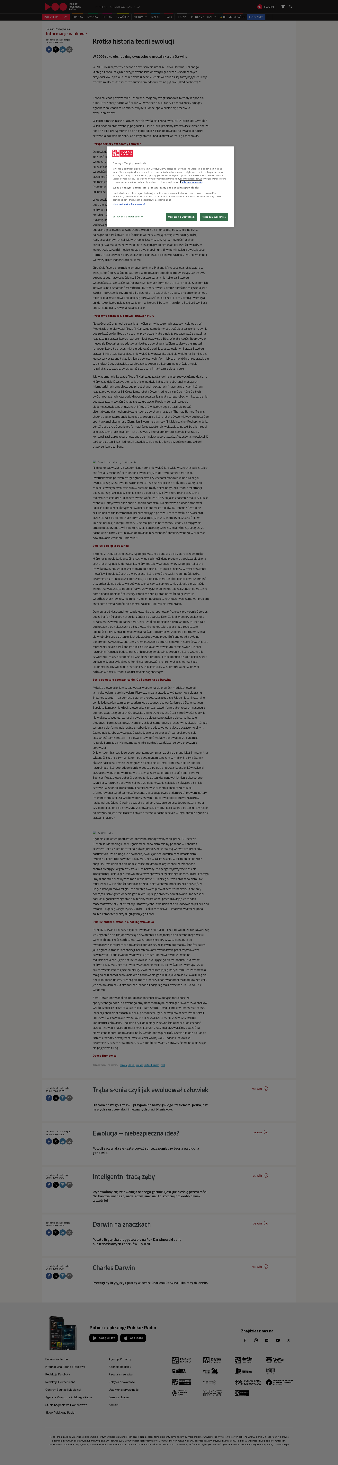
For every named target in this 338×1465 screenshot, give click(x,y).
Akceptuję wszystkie (214, 216)
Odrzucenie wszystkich (181, 216)
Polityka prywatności (191, 182)
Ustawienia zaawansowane (128, 216)
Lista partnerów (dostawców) (129, 204)
